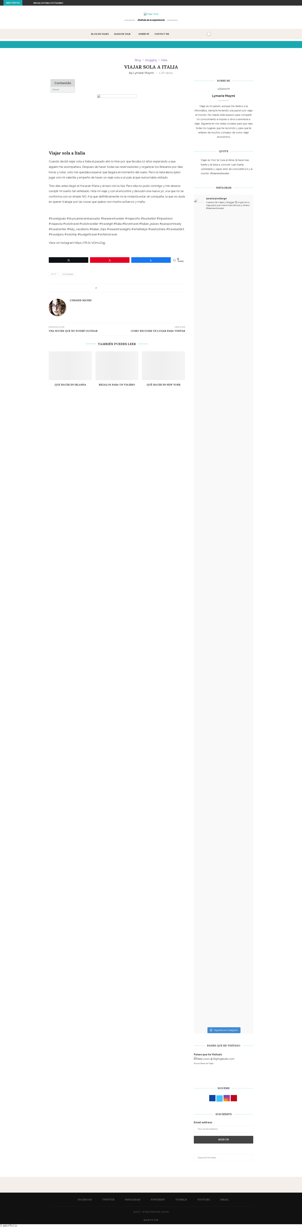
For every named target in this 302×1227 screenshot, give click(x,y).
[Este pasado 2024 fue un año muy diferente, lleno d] (223, 280)
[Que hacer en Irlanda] (70, 365)
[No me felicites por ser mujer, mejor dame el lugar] (203, 364)
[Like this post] (99, 288)
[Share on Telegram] (129, 288)
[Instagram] (281, 3)
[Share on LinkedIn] (113, 288)
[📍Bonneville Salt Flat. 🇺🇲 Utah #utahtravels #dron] (243, 361)
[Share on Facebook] (103, 288)
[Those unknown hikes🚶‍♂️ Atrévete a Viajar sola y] (243, 793)
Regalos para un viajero (48, 3)
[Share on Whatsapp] (126, 288)
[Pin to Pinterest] (109, 288)
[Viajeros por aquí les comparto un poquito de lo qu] (203, 809)
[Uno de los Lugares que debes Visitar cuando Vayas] (223, 888)
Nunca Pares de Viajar (204, 1063)
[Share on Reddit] (119, 288)
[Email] (298, 3)
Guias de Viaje (122, 34)
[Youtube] (293, 3)
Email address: (203, 1122)
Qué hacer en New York (164, 384)
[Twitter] (277, 3)
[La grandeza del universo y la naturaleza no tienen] (203, 650)
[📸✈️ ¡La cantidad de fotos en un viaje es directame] (223, 663)
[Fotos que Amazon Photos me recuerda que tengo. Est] (243, 249)
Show (55, 89)
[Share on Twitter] (106, 288)
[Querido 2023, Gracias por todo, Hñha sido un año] (223, 460)
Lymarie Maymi (143, 73)
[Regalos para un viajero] (117, 365)
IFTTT (53, 274)
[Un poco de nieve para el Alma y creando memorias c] (243, 610)
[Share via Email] (136, 288)
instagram (67, 274)
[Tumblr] (289, 3)
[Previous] (26, 3)
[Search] (202, 34)
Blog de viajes (100, 34)
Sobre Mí (143, 34)
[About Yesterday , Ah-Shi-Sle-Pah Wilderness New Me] (203, 258)
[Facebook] (273, 3)
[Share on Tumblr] (116, 288)
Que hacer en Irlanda (70, 384)
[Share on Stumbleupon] (123, 288)
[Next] (30, 3)
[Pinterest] (285, 3)
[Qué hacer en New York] (163, 365)
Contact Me (161, 34)
